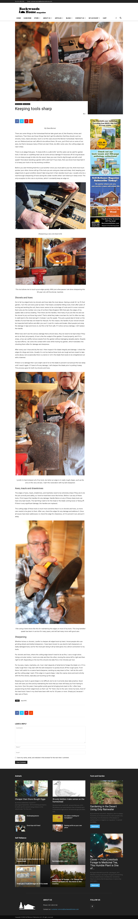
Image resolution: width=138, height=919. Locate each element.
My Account (93, 18)
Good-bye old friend (33, 825)
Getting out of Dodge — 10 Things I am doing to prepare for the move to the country (67, 881)
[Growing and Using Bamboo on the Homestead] (32, 853)
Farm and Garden (97, 776)
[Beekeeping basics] (20, 818)
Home (18, 18)
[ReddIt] (31, 121)
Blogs (68, 18)
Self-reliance (19, 104)
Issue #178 (23, 700)
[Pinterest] (26, 121)
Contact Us (79, 18)
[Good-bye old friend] (20, 828)
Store (36, 18)
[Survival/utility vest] (67, 853)
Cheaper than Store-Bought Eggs (30, 799)
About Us (46, 18)
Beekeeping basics (33, 816)
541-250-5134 (20, 1)
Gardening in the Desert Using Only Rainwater (103, 808)
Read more (95, 826)
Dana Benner (26, 104)
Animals (18, 776)
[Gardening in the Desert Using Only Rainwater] (106, 792)
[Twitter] (22, 121)
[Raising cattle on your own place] (58, 828)
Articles (58, 18)
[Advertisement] (86, 10)
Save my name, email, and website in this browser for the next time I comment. (43, 757)
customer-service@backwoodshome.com (41, 1)
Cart (104, 18)
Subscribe (27, 18)
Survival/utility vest (60, 861)
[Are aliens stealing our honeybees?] (58, 818)
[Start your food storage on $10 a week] (32, 876)
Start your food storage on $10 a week (32, 884)
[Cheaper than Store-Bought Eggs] (31, 788)
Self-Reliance (20, 838)
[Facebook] (116, 18)
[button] (120, 18)
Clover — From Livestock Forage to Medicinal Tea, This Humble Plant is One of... (104, 864)
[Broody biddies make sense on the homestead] (69, 788)
